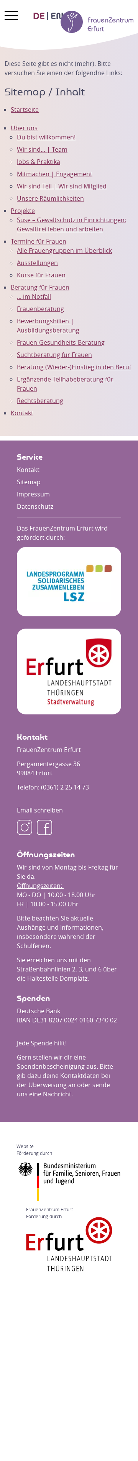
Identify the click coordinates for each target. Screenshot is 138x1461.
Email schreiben (40, 810)
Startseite (25, 109)
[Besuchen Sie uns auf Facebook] (44, 827)
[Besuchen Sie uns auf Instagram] (24, 827)
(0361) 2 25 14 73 (65, 787)
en (57, 16)
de (39, 16)
